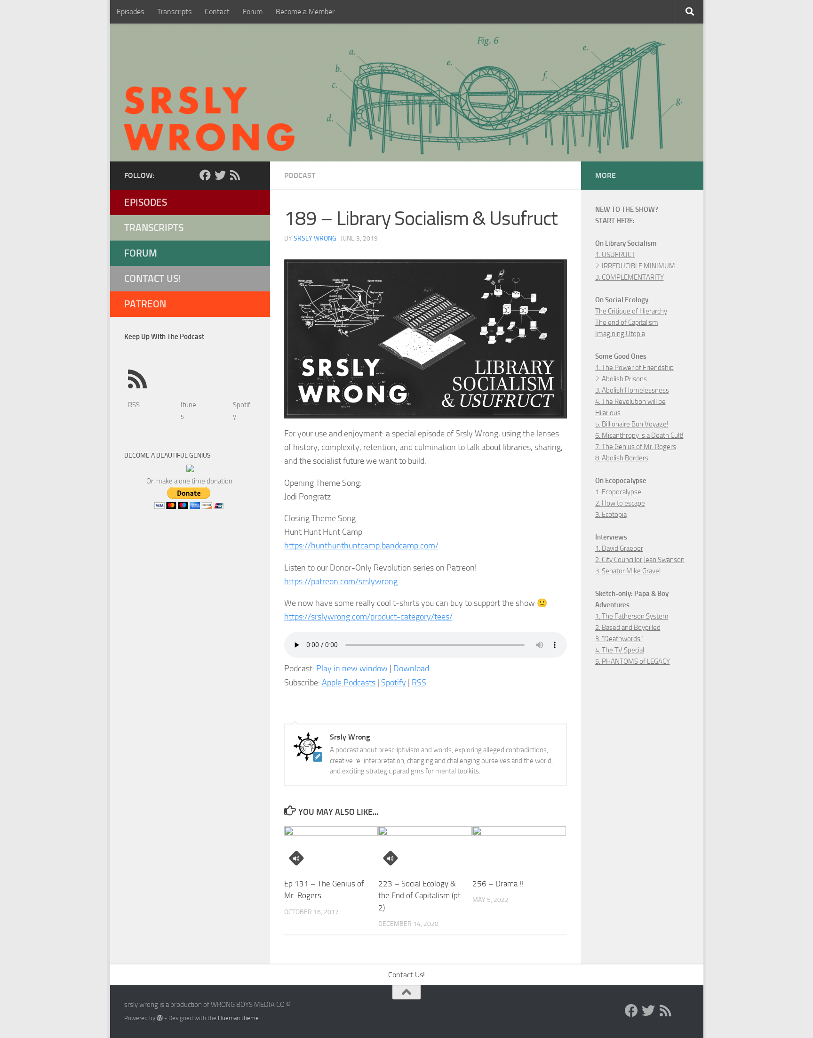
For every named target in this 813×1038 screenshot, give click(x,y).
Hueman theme (238, 1018)
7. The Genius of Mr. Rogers (635, 447)
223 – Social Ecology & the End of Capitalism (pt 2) (419, 895)
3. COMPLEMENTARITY (629, 277)
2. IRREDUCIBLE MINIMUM (635, 266)
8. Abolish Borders (621, 458)
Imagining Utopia (620, 334)
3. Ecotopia (611, 514)
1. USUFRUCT (615, 254)
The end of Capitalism (626, 322)
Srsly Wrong (315, 238)
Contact (217, 11)
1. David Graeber (619, 548)
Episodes (130, 11)
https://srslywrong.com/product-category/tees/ (368, 617)
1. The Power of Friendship (634, 367)
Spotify (393, 682)
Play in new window (352, 668)
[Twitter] (220, 175)
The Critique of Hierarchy (631, 311)
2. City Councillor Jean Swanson (640, 559)
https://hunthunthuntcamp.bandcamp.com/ (361, 545)
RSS (419, 682)
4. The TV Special (619, 650)
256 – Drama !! (497, 883)
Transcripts (174, 11)
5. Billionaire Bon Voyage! (632, 424)
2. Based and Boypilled (628, 627)
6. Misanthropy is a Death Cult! (639, 435)
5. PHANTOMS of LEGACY (632, 661)
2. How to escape (620, 503)
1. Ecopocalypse (618, 492)
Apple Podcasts (348, 682)
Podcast (299, 175)
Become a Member (305, 11)
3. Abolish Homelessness (632, 390)
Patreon (145, 304)
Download (411, 668)
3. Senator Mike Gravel (628, 571)
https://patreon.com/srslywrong (341, 581)
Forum (253, 11)
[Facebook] (205, 175)
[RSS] (235, 175)
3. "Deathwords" (619, 639)
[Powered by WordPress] (160, 1018)
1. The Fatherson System (632, 616)
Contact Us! (152, 278)
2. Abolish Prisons (621, 379)
